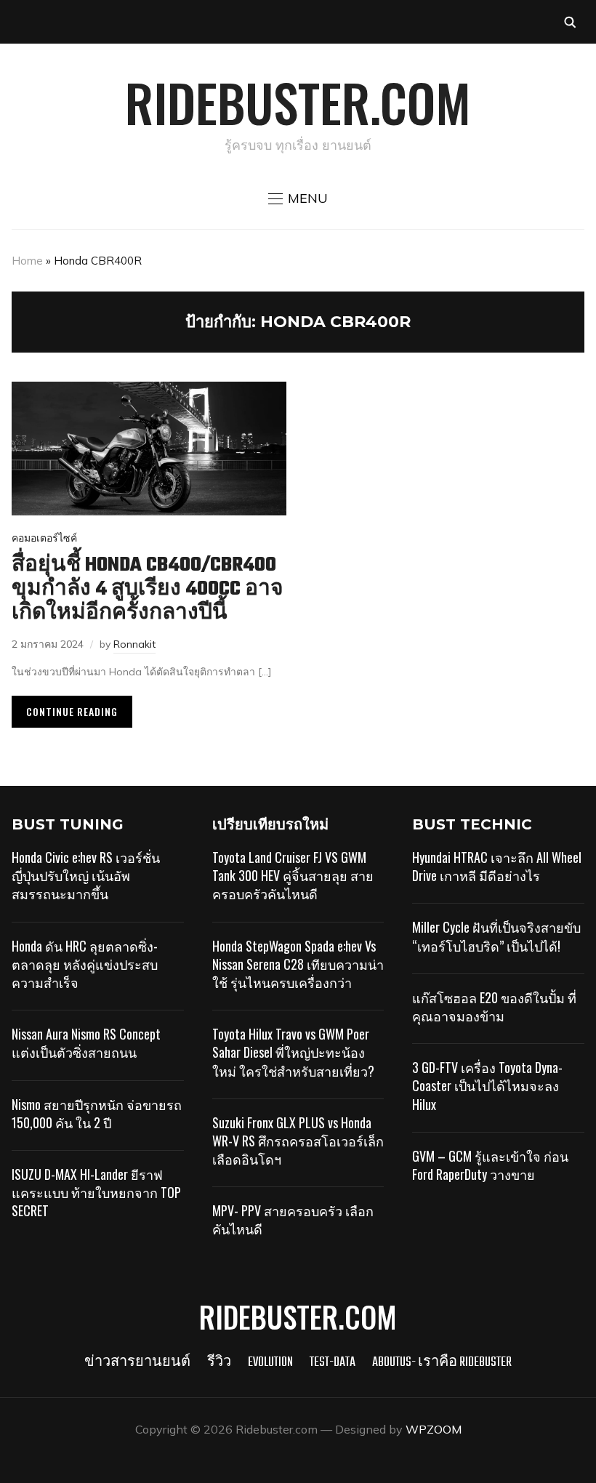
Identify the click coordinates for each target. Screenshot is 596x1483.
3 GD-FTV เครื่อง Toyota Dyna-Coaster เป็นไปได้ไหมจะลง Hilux (487, 1085)
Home (27, 261)
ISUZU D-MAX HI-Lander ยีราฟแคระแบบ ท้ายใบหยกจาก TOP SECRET (96, 1192)
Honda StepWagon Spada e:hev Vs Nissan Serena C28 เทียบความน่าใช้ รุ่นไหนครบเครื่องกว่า (298, 964)
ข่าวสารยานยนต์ (137, 1362)
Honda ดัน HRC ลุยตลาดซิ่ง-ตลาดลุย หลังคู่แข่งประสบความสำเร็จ (85, 964)
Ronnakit (134, 644)
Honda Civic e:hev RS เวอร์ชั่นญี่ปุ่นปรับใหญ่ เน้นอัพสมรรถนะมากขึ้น (86, 875)
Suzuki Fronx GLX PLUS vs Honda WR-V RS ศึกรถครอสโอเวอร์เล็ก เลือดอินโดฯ (298, 1140)
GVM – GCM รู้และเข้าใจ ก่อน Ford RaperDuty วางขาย (490, 1164)
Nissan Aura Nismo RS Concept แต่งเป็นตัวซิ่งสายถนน (86, 1042)
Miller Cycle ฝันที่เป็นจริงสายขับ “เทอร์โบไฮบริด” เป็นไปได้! (496, 935)
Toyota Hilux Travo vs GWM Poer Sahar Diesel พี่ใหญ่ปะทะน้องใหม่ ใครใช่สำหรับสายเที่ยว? (293, 1052)
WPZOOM (434, 1429)
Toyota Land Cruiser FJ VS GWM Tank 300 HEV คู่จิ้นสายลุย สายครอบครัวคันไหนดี (293, 875)
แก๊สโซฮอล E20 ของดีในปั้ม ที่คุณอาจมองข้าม (494, 1006)
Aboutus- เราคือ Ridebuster (442, 1362)
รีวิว (219, 1362)
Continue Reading (72, 711)
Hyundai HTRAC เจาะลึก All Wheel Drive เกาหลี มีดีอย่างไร (496, 866)
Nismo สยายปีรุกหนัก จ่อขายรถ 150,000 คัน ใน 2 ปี (97, 1113)
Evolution (270, 1362)
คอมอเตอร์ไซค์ (44, 537)
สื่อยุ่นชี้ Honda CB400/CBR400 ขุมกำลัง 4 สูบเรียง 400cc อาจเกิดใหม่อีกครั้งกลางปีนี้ (147, 589)
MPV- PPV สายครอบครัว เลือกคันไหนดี (293, 1219)
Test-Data (332, 1362)
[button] (298, 198)
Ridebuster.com (298, 102)
